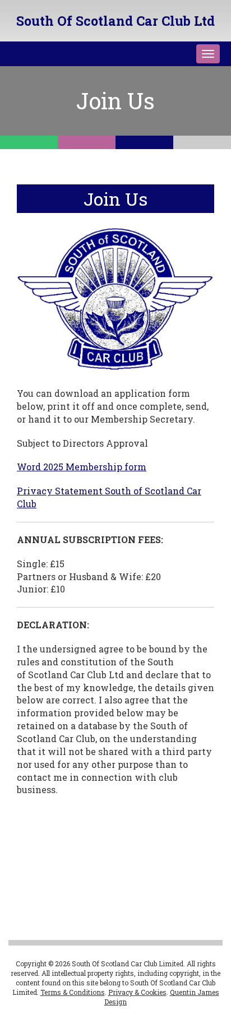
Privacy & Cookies (137, 992)
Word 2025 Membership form (81, 467)
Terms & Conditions (72, 992)
